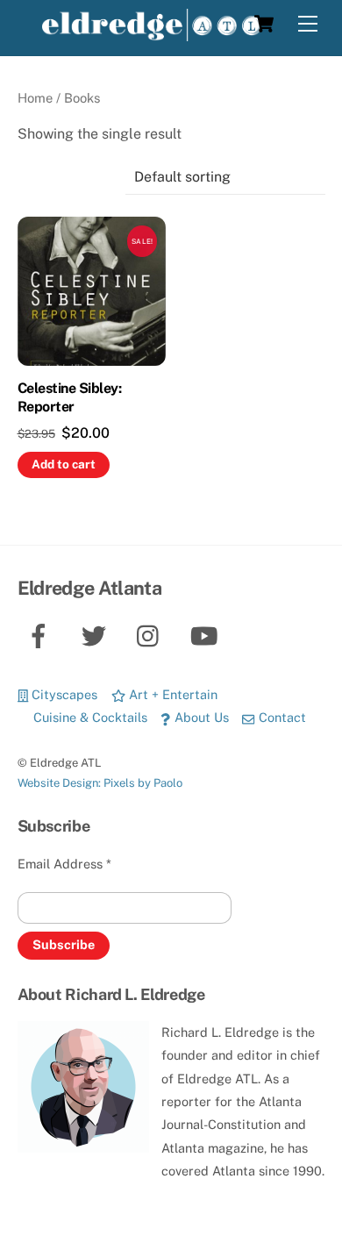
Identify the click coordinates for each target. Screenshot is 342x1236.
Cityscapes (62, 694)
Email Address (64, 863)
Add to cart (64, 464)
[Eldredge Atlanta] (151, 33)
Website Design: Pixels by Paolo (100, 782)
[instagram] (152, 634)
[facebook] (42, 634)
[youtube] (207, 634)
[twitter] (97, 634)
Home (35, 97)
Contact (280, 717)
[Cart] (263, 23)
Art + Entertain (171, 694)
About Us (199, 717)
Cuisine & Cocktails (88, 717)
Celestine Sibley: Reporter (70, 397)
